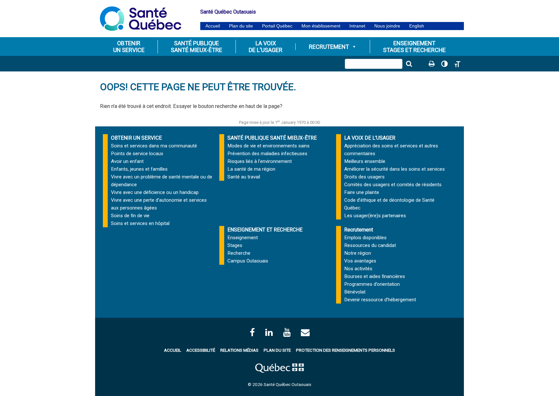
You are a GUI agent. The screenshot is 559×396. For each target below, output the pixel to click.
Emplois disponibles (365, 238)
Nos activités (358, 269)
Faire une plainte (361, 192)
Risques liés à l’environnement (259, 161)
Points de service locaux (137, 153)
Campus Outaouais (247, 261)
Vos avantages (360, 261)
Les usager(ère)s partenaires (375, 216)
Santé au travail (243, 177)
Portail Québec (277, 26)
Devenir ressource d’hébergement (380, 300)
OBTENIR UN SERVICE (136, 138)
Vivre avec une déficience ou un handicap (155, 192)
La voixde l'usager (265, 46)
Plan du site (241, 26)
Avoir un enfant (127, 161)
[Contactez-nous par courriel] (305, 332)
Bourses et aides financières (374, 276)
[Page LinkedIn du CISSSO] (269, 332)
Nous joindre (387, 26)
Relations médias (239, 350)
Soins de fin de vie (130, 216)
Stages (234, 245)
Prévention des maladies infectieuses (267, 153)
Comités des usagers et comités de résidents (393, 184)
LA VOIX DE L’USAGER (369, 138)
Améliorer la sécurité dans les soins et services (394, 169)
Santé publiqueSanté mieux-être (196, 46)
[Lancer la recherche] (408, 63)
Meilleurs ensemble (364, 161)
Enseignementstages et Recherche (414, 46)
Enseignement (242, 238)
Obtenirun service (129, 46)
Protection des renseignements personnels (345, 350)
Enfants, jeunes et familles (139, 169)
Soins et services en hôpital (140, 223)
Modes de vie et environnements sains (268, 146)
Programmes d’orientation (372, 284)
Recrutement (329, 46)
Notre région (357, 253)
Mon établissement (320, 26)
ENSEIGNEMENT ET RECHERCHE (264, 230)
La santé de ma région (251, 169)
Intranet (357, 26)
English (416, 26)
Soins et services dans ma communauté (154, 146)
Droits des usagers (364, 177)
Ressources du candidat (370, 245)
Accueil (212, 26)
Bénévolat (355, 292)
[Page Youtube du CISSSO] (287, 332)
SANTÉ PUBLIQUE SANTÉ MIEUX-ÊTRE (272, 138)
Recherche (238, 253)
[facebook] (252, 332)
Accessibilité (200, 350)
